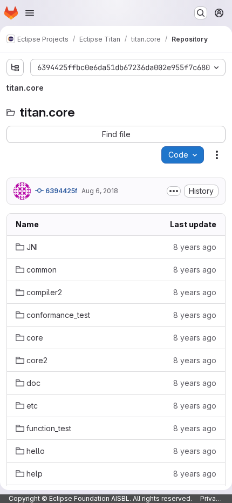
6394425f (60, 191)
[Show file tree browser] (15, 67)
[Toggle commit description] (174, 191)
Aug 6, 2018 (99, 191)
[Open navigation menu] (29, 13)
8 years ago (194, 247)
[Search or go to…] (200, 12)
